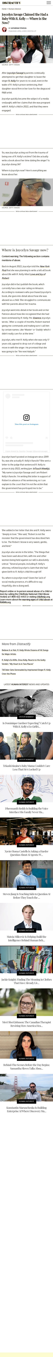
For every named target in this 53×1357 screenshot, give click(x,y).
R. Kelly (12, 80)
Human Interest (15, 9)
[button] (49, 3)
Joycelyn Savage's (16, 73)
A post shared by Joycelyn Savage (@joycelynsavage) (26, 451)
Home (4, 9)
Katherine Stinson (18, 28)
